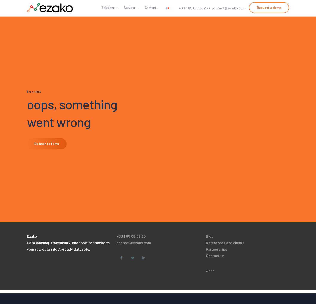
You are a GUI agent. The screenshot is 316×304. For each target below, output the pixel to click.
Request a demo (269, 7)
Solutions (108, 7)
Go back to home (46, 144)
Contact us (215, 255)
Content (150, 7)
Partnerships (216, 249)
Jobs (210, 270)
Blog (209, 236)
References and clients (225, 242)
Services (130, 7)
